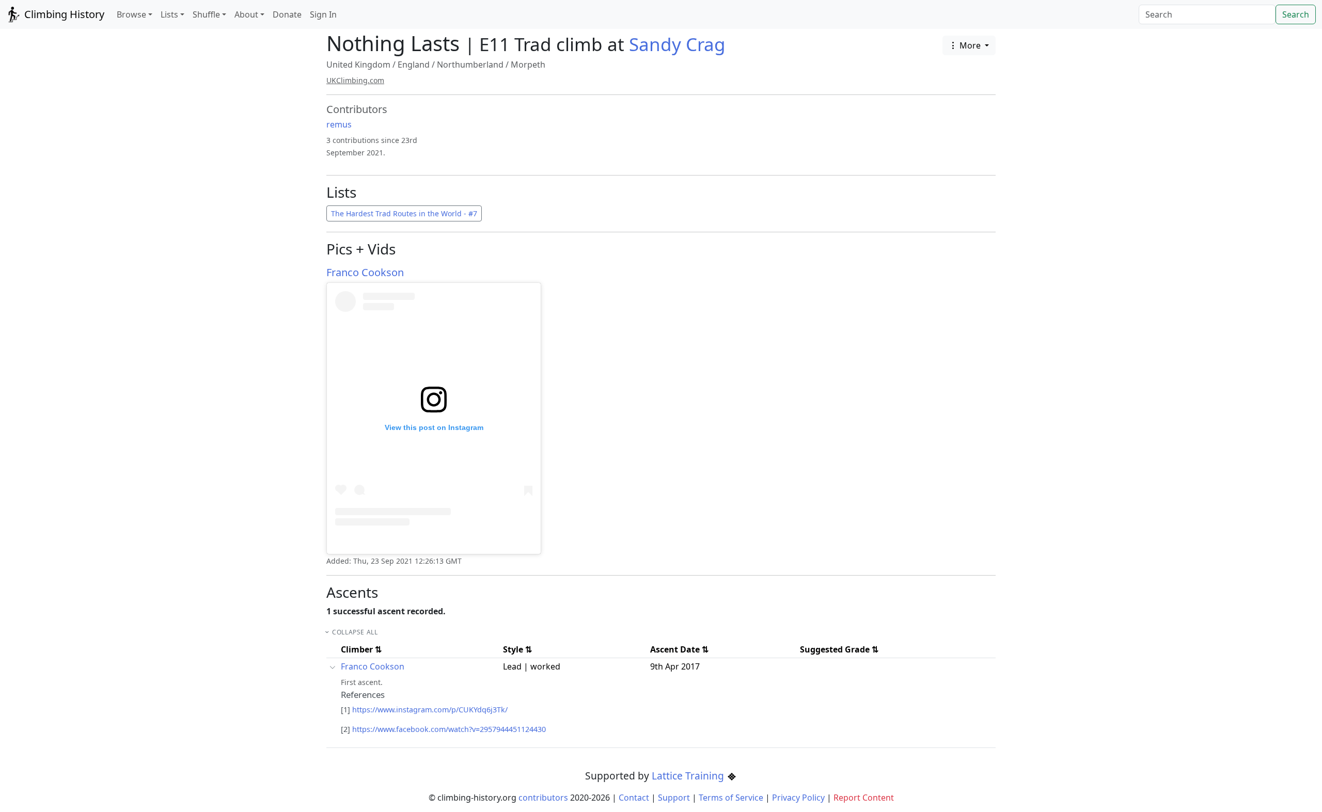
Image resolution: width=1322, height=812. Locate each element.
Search (1295, 14)
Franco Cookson (365, 272)
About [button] (246, 14)
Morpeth (528, 64)
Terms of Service (731, 797)
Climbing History (63, 14)
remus (339, 124)
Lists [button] (169, 14)
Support (674, 797)
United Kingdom (358, 64)
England (414, 64)
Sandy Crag (677, 44)
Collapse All (354, 632)
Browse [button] (131, 14)
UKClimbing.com (355, 80)
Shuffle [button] (206, 14)
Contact (634, 797)
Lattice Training (689, 776)
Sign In (323, 14)
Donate (287, 14)
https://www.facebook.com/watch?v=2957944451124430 (449, 729)
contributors (543, 797)
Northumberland (470, 64)
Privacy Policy (798, 797)
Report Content (863, 797)
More (970, 45)
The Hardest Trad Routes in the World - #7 (404, 213)
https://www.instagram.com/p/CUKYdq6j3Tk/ (430, 709)
